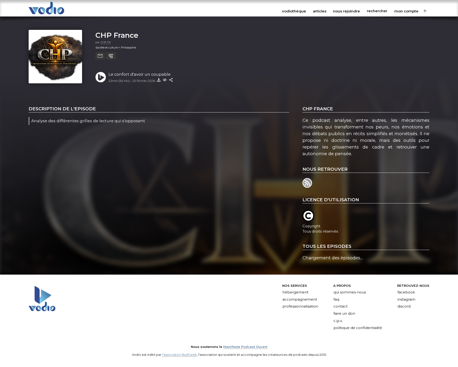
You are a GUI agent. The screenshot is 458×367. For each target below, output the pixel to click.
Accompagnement (299, 299)
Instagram (406, 299)
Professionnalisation (300, 306)
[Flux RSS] (307, 186)
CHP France (116, 35)
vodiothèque (294, 11)
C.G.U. (338, 321)
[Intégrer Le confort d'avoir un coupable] (164, 79)
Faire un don (344, 314)
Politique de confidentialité (357, 328)
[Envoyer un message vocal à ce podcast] (111, 55)
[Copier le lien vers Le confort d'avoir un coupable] (171, 79)
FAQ (336, 299)
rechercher (377, 11)
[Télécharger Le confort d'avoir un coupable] (158, 79)
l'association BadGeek (179, 354)
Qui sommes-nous (349, 292)
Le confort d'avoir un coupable (140, 74)
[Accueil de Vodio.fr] (46, 14)
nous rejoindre (346, 11)
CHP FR (106, 42)
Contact (340, 306)
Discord (404, 306)
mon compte (406, 11)
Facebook (406, 292)
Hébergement (295, 292)
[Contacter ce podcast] (100, 55)
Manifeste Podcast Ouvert (245, 347)
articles (319, 11)
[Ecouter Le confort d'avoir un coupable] (100, 77)
